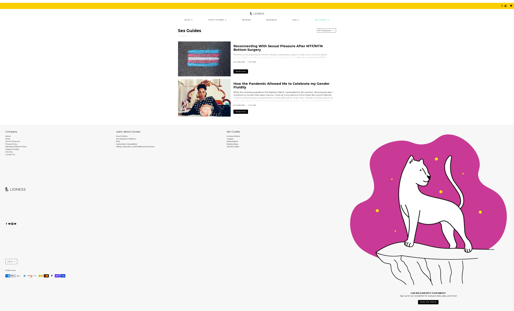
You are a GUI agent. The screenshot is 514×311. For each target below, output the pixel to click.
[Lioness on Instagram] (12, 224)
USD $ (9, 261)
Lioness (13, 270)
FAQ (294, 20)
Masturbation (232, 141)
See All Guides (233, 146)
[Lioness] (257, 13)
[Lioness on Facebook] (6, 224)
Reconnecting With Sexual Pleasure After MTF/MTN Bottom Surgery (278, 48)
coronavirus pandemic (253, 92)
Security (9, 152)
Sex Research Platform (126, 139)
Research (271, 20)
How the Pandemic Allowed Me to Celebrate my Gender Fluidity (281, 85)
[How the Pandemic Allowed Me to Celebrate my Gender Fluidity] (204, 98)
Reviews (246, 20)
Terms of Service (12, 141)
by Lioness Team (239, 62)
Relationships (232, 144)
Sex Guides (321, 20)
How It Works (216, 20)
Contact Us (10, 154)
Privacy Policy (11, 144)
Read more (240, 71)
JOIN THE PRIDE (428, 302)
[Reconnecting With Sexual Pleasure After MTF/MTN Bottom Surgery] (204, 58)
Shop (187, 20)
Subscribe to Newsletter (126, 144)
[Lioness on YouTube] (9, 224)
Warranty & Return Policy (16, 146)
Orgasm (230, 139)
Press (7, 139)
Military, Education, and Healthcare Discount (135, 146)
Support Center (12, 149)
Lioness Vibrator (233, 136)
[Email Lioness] (15, 224)
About (8, 136)
